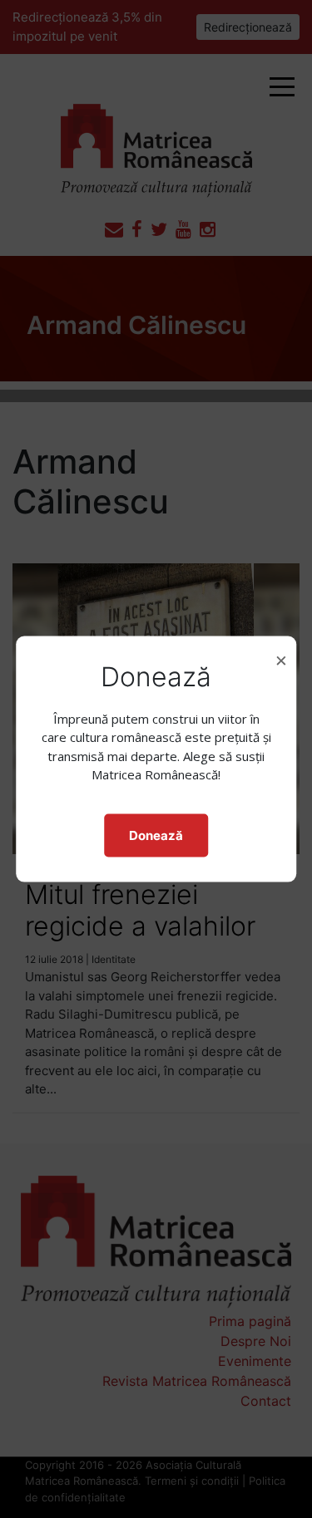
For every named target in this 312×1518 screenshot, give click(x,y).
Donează (156, 835)
